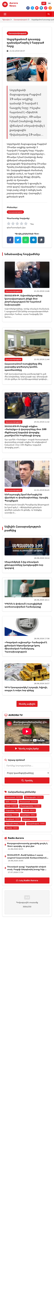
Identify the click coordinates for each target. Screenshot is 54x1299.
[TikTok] (45, 8)
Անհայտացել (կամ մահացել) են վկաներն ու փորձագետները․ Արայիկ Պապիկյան (26, 497)
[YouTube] (36, 8)
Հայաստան (14, 797)
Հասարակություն (21, 20)
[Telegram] (41, 8)
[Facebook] (28, 8)
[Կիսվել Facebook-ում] (10, 240)
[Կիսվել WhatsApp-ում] (25, 240)
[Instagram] (50, 8)
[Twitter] (32, 8)
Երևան (29, 810)
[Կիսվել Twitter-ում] (18, 240)
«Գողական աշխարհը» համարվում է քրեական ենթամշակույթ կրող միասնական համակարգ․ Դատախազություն (26, 647)
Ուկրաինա (13, 810)
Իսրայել (12, 815)
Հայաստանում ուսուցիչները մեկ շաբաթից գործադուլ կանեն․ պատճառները (23, 366)
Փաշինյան (13, 819)
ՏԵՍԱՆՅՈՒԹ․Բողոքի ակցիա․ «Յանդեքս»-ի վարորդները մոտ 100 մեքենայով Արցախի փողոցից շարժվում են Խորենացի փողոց (25, 431)
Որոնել (29, 780)
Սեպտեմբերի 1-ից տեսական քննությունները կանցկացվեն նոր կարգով (24, 565)
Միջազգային (34, 797)
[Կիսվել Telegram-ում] (33, 240)
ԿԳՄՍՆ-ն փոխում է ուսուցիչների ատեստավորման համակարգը (23, 605)
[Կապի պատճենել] (41, 240)
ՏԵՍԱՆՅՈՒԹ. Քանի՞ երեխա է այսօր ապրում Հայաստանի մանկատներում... (27, 856)
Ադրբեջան (28, 815)
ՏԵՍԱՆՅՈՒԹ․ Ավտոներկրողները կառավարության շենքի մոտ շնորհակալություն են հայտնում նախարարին (23, 300)
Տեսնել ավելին (27, 703)
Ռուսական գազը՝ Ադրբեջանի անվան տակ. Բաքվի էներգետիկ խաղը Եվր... (26, 868)
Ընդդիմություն (36, 823)
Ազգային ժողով (15, 823)
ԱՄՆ (11, 801)
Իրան (11, 806)
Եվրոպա (29, 819)
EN (49, 3)
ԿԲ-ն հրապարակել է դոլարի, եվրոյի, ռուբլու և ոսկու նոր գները (26, 689)
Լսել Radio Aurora (28, 880)
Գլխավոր (6, 20)
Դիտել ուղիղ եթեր (28, 748)
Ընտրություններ (30, 806)
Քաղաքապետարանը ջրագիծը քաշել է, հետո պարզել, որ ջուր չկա (27, 844)
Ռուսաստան (28, 801)
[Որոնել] (49, 14)
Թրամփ (12, 828)
